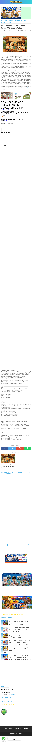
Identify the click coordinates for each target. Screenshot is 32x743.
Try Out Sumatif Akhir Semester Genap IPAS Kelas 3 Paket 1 (8, 466)
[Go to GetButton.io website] (3, 741)
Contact (10, 728)
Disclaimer (25, 728)
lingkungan (28, 88)
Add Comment (27, 30)
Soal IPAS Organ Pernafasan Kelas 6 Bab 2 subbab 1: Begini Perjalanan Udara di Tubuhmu (19, 629)
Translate (12, 694)
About (5, 728)
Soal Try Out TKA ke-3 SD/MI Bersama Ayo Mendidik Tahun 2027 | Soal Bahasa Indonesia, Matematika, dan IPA (19, 642)
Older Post (28, 544)
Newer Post (4, 544)
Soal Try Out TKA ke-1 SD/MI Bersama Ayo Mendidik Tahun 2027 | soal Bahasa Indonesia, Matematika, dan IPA (19, 657)
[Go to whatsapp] (3, 738)
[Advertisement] (16, 527)
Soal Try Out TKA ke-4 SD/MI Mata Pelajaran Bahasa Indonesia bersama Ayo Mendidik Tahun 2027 (19, 623)
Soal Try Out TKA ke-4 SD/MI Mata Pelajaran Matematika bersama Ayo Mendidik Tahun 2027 (18, 636)
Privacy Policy (17, 728)
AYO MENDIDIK (19, 733)
